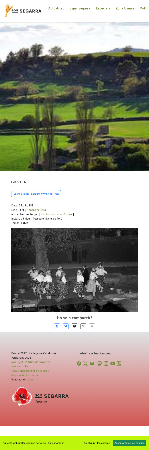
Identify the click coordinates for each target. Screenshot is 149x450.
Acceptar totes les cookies (129, 442)
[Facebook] (57, 326)
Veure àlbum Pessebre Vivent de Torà (36, 194)
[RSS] (119, 363)
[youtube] (112, 363)
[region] (74, 443)
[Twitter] (83, 326)
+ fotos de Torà (36, 210)
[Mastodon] (74, 326)
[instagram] (106, 363)
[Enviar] (92, 326)
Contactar (32, 375)
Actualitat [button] (56, 8)
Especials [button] (103, 8)
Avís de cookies (20, 366)
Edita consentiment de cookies (30, 370)
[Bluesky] (66, 326)
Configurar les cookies (97, 442)
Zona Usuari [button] (125, 8)
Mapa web (17, 375)
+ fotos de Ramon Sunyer (56, 214)
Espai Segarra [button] (80, 8)
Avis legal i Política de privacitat (31, 362)
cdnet (29, 379)
